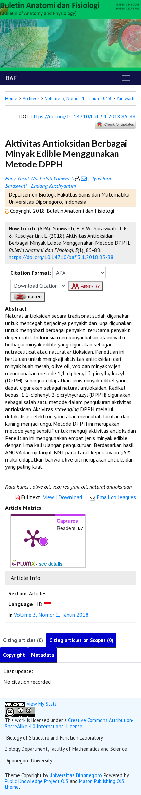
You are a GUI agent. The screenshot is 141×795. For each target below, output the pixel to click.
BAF (11, 78)
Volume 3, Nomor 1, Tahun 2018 (78, 98)
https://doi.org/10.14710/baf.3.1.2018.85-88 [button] (61, 257)
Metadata (42, 655)
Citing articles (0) (23, 640)
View (48, 497)
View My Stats (42, 704)
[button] (7, 210)
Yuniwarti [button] (125, 98)
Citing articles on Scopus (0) (81, 640)
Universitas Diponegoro (75, 775)
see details (50, 563)
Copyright (14, 655)
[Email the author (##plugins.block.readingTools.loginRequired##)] (84, 178)
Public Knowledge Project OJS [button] (36, 781)
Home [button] (11, 98)
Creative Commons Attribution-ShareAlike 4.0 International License (69, 723)
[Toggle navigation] (126, 78)
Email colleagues (116, 497)
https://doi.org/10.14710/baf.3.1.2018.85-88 (83, 116)
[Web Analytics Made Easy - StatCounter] (15, 704)
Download (70, 497)
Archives (31, 98)
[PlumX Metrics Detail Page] (32, 537)
